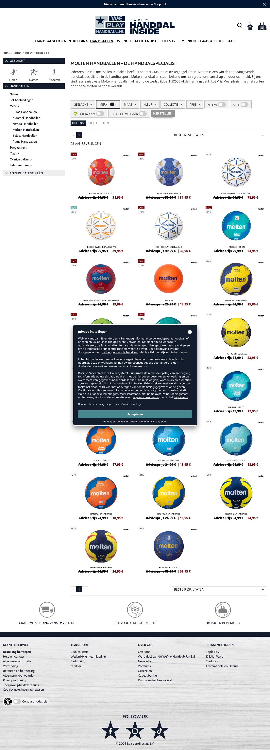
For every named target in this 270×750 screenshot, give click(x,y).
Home (6, 52)
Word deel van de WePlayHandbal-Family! (166, 656)
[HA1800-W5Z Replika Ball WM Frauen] (101, 282)
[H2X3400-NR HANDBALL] (101, 549)
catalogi (76, 666)
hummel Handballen (26, 118)
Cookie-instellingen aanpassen (23, 689)
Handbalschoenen (53, 41)
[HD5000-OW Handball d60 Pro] (101, 228)
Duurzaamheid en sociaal (155, 680)
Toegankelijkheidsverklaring (21, 685)
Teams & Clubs (211, 41)
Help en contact (13, 656)
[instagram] (135, 730)
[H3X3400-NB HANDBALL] (236, 496)
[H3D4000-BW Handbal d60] (169, 228)
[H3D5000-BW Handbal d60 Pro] (236, 175)
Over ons (144, 652)
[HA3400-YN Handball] (236, 335)
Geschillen (145, 671)
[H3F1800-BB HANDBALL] (169, 442)
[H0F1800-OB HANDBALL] (101, 496)
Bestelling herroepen (17, 652)
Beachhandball (145, 41)
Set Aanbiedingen (21, 100)
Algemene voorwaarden (19, 675)
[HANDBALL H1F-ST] (236, 389)
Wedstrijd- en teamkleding (88, 656)
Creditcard (212, 661)
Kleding (80, 41)
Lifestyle (170, 41)
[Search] (240, 25)
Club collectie (79, 652)
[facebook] (110, 730)
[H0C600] (169, 282)
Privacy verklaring (14, 680)
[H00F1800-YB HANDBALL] (169, 496)
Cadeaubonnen (148, 675)
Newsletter (145, 661)
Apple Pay (212, 652)
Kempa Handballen (25, 124)
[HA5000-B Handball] (169, 549)
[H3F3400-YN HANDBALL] (236, 282)
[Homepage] (135, 25)
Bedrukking (78, 661)
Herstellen (162, 113)
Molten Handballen (26, 130)
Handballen (101, 41)
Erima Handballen (25, 112)
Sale (231, 41)
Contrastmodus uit (34, 701)
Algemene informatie (17, 661)
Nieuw (14, 94)
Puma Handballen (25, 141)
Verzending (10, 666)
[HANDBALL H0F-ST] (101, 442)
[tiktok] (159, 730)
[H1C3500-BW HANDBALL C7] (169, 175)
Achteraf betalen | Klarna (222, 666)
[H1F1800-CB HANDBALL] (236, 442)
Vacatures (144, 666)
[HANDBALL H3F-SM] (236, 228)
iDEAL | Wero (214, 656)
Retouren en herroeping (19, 671)
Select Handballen (25, 135)
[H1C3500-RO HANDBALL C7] (101, 175)
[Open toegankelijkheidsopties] (8, 701)
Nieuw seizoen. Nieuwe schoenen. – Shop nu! (135, 4)
